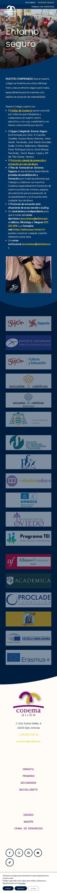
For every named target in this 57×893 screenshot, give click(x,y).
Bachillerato (28, 789)
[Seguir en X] (19, 853)
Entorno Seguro (46, 2)
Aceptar (8, 888)
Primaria (29, 776)
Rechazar (20, 888)
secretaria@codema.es (28, 741)
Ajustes (33, 888)
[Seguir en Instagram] (28, 853)
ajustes (22, 883)
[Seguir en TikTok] (10, 862)
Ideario (29, 814)
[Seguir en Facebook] (10, 853)
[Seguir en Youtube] (38, 853)
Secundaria (28, 782)
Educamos (30, 2)
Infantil (28, 769)
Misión (28, 821)
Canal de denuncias (28, 828)
